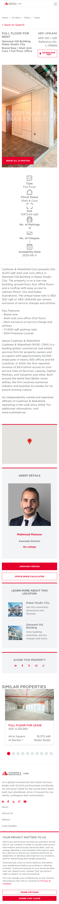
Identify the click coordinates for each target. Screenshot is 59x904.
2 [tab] (13, 753)
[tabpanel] (29, 720)
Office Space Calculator (29, 576)
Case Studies (9, 825)
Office (27, 17)
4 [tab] (22, 753)
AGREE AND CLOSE (29, 898)
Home (5, 17)
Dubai (37, 17)
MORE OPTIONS (30, 892)
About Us (7, 813)
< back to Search (13, 24)
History (6, 819)
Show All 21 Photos (18, 160)
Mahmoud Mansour (29, 534)
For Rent (16, 17)
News (5, 806)
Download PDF (48, 53)
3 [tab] (17, 753)
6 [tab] (32, 753)
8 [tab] (41, 753)
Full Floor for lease (25, 725)
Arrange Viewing (29, 566)
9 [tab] (46, 753)
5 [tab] (27, 753)
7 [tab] (36, 753)
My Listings (29, 547)
